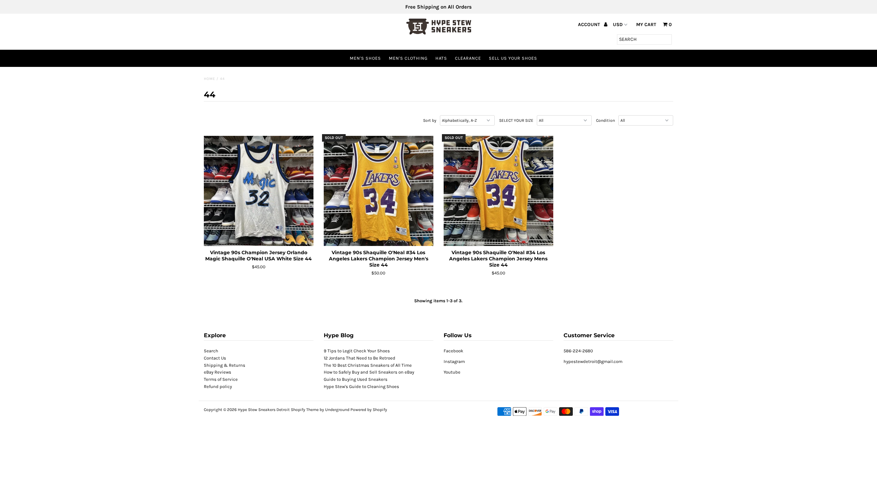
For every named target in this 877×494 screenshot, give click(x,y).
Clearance (468, 58)
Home (209, 79)
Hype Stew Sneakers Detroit (264, 409)
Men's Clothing (408, 58)
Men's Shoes (365, 58)
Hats (441, 58)
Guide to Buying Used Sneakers (355, 379)
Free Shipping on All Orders (438, 7)
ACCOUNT (589, 24)
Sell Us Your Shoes (513, 58)
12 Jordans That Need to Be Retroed (359, 358)
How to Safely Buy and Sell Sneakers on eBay (369, 372)
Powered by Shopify (368, 409)
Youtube (452, 372)
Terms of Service (221, 379)
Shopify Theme (305, 409)
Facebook (453, 350)
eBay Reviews (217, 372)
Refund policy (218, 386)
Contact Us (215, 358)
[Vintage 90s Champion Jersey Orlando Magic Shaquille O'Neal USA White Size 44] (259, 191)
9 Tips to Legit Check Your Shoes (357, 350)
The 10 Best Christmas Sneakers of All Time (368, 365)
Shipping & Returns (224, 365)
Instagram (454, 361)
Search (211, 350)
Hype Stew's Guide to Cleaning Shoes (361, 386)
